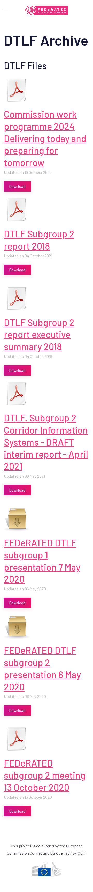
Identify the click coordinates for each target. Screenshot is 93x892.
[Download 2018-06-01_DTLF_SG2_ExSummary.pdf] (17, 298)
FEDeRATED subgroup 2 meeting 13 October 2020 (45, 775)
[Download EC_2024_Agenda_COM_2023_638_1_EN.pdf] (17, 90)
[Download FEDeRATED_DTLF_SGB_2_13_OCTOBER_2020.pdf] (17, 739)
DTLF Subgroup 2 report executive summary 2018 (39, 334)
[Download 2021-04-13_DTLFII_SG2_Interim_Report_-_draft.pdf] (17, 394)
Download (17, 186)
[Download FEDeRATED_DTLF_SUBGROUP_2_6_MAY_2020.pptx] (17, 626)
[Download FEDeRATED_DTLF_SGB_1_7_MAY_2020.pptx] (17, 519)
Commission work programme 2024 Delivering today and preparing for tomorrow (45, 138)
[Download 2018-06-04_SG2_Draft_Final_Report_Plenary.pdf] (17, 210)
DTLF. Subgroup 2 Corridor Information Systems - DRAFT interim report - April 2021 (46, 442)
